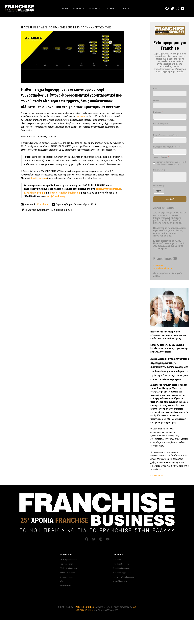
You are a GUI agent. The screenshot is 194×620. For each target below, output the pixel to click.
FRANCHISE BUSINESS (84, 607)
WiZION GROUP (66, 585)
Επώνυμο (157, 112)
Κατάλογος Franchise (68, 560)
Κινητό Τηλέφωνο (161, 124)
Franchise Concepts (121, 564)
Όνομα (156, 100)
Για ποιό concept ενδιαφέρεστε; (166, 135)
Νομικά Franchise (120, 581)
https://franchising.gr (34, 192)
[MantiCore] (97, 512)
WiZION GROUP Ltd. (85, 610)
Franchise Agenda (120, 560)
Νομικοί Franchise (67, 577)
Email (156, 89)
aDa (61, 581)
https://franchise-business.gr (65, 192)
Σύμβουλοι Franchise (68, 568)
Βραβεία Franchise (67, 573)
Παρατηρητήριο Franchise (123, 577)
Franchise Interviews (121, 568)
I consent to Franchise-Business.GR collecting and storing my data (171, 163)
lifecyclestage (159, 186)
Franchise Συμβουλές (122, 573)
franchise (81, 116)
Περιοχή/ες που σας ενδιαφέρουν (167, 147)
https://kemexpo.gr (38, 178)
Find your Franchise (68, 564)
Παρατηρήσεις (159, 170)
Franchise (42, 204)
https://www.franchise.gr (108, 188)
